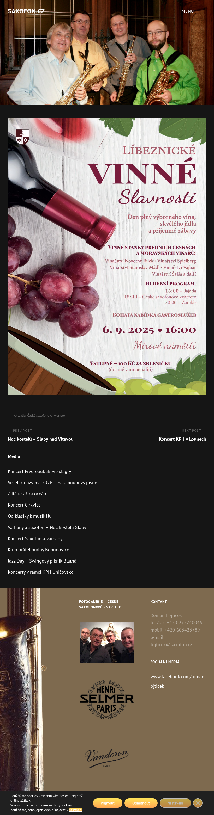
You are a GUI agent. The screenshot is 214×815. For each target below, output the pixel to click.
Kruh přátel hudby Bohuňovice (38, 550)
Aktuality (20, 415)
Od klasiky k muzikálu (30, 516)
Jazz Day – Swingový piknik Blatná (42, 561)
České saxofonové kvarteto (46, 415)
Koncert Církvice (24, 505)
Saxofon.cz (26, 11)
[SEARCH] (205, 11)
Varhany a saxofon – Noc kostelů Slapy (47, 527)
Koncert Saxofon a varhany (35, 538)
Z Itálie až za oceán (27, 494)
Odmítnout (141, 803)
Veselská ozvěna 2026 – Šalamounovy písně (52, 482)
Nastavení (175, 803)
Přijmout (108, 803)
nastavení (75, 810)
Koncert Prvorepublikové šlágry (39, 471)
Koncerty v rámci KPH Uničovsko (41, 572)
